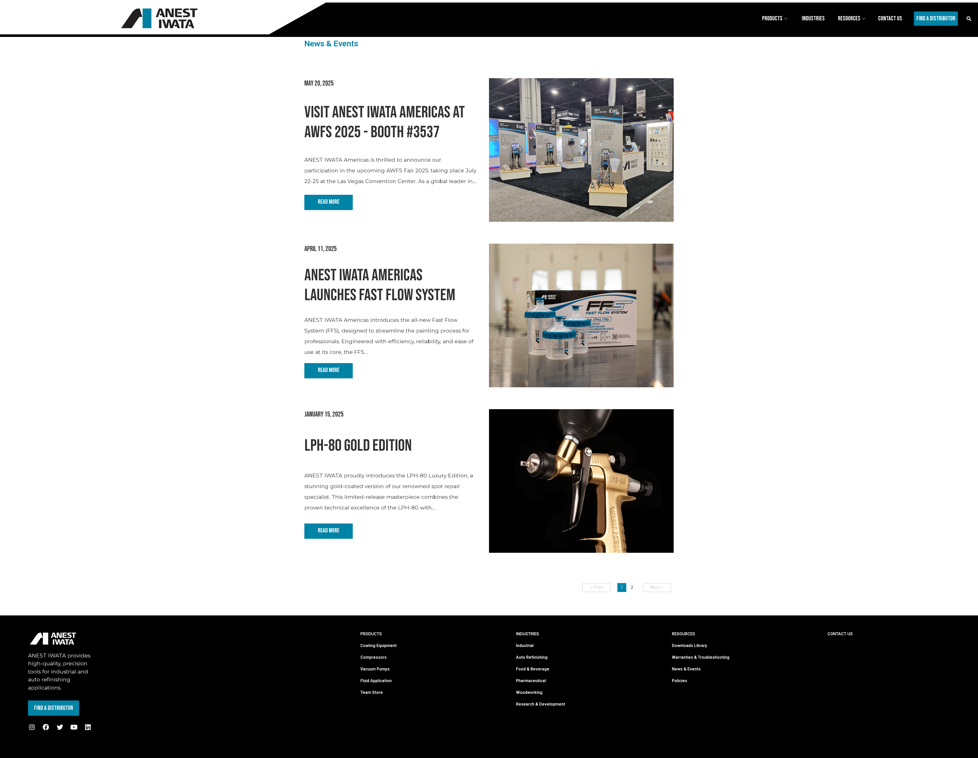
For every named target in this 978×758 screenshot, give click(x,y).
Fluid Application (376, 680)
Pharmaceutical (531, 680)
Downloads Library (689, 645)
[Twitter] (59, 727)
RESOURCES (683, 633)
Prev (598, 587)
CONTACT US (840, 633)
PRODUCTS (371, 633)
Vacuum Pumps (375, 669)
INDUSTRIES (527, 633)
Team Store (371, 692)
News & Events (686, 669)
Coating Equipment (378, 645)
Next (655, 587)
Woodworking (529, 692)
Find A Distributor (935, 18)
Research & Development (540, 704)
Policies (679, 680)
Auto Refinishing (532, 657)
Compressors (373, 657)
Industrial (525, 645)
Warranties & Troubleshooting (700, 657)
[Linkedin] (88, 727)
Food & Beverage (532, 669)
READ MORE (328, 201)
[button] (969, 18)
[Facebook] (45, 727)
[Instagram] (31, 727)
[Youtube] (73, 727)
